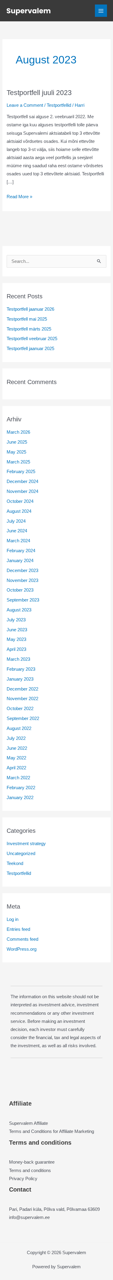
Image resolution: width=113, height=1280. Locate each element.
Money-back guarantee (32, 1162)
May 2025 (16, 452)
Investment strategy (26, 843)
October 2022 (20, 708)
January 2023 (20, 679)
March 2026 (18, 432)
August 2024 (19, 511)
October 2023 (20, 590)
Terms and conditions (30, 1170)
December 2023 (22, 570)
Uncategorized (21, 853)
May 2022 (16, 757)
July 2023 (16, 619)
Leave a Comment (25, 105)
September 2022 (23, 718)
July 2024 (16, 521)
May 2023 (16, 639)
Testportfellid (59, 105)
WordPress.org (21, 949)
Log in (12, 919)
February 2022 (21, 787)
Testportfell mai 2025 (27, 319)
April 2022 (16, 767)
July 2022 (16, 738)
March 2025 (18, 462)
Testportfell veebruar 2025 (32, 338)
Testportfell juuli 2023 (39, 93)
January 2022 (20, 797)
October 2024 (20, 501)
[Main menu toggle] (101, 11)
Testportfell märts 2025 (29, 329)
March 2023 (18, 659)
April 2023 (16, 649)
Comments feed (22, 939)
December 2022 (22, 689)
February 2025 (21, 471)
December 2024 (22, 481)
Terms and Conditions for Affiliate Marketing (51, 1131)
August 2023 (19, 610)
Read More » (19, 197)
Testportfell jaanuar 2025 (30, 348)
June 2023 (17, 629)
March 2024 (18, 540)
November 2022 (22, 698)
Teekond (15, 863)
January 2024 (20, 560)
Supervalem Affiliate (28, 1123)
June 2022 (17, 748)
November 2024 (22, 491)
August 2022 (19, 728)
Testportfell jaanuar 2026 (30, 309)
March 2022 (18, 777)
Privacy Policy (23, 1178)
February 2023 (21, 669)
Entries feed (18, 929)
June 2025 (17, 442)
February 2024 (21, 550)
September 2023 (23, 600)
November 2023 (22, 580)
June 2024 (17, 530)
